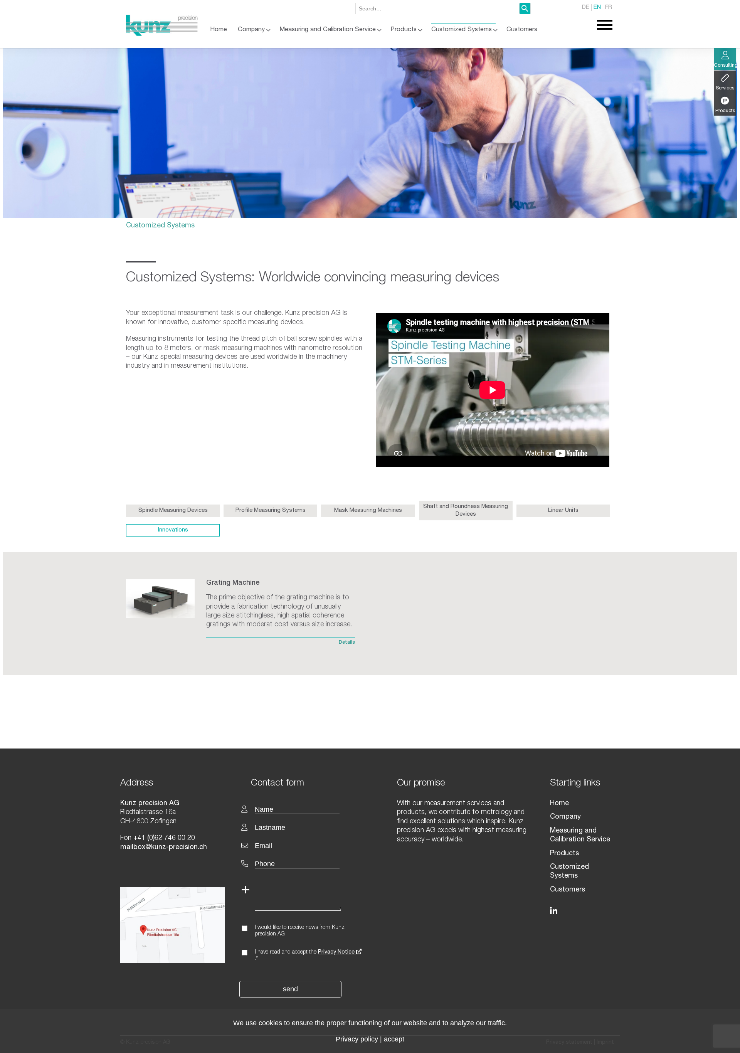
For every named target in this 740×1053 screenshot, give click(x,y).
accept (394, 1039)
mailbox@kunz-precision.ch (163, 847)
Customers (521, 30)
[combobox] (436, 8)
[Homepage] (162, 34)
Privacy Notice (337, 952)
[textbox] (307, 782)
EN (597, 7)
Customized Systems (461, 30)
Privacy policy (357, 1039)
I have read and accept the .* (305, 956)
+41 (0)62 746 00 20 (164, 838)
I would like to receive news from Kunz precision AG (300, 931)
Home (218, 30)
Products (403, 30)
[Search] (525, 8)
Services (725, 88)
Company (251, 30)
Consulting (725, 65)
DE (585, 7)
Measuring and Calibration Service (327, 30)
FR (608, 7)
